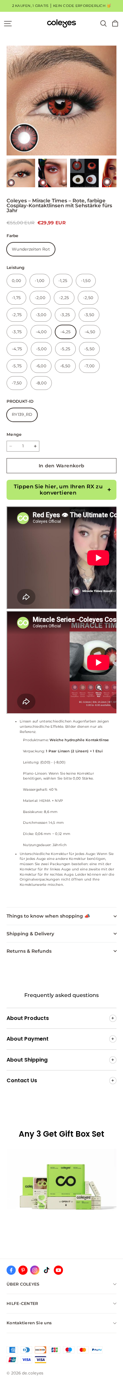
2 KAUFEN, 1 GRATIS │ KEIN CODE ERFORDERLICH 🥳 (61, 6)
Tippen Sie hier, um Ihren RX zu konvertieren (58, 489)
